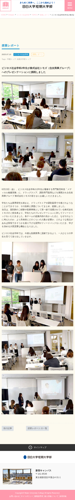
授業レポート (44, 15)
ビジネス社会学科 (23, 15)
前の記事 (7, 428)
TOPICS (35, 15)
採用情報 (62, 496)
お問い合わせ (14, 496)
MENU (69, 8)
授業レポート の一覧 (37, 428)
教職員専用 (38, 496)
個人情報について (51, 496)
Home (3, 15)
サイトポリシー (27, 496)
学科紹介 (11, 15)
